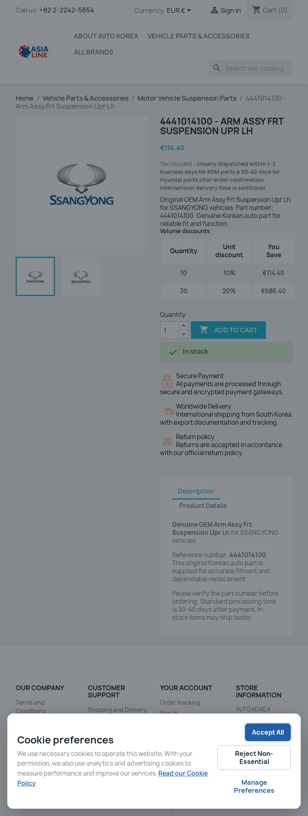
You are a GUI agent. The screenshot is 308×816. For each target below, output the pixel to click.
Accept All (268, 732)
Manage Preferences (254, 786)
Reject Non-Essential (254, 757)
